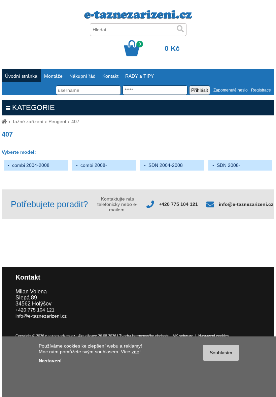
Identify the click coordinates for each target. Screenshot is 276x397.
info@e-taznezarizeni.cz (246, 204)
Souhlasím (221, 352)
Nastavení (50, 360)
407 (75, 121)
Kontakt (110, 76)
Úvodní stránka (21, 76)
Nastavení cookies (213, 336)
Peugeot (57, 121)
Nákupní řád (82, 76)
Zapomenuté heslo (230, 90)
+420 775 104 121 (178, 204)
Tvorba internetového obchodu (144, 336)
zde (135, 351)
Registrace (261, 90)
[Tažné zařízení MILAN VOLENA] (138, 17)
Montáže (53, 76)
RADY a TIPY (139, 76)
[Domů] (4, 121)
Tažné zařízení (27, 121)
